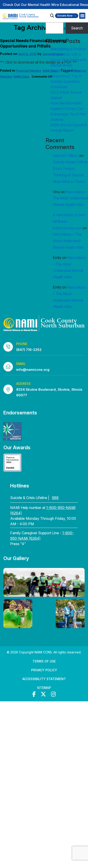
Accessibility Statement (44, 679)
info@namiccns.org (32, 369)
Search (77, 28)
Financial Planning (28, 70)
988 (55, 497)
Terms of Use (44, 661)
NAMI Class (21, 76)
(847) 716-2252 (29, 350)
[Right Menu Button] (82, 15)
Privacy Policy (44, 670)
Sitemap (44, 688)
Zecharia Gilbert (65, 155)
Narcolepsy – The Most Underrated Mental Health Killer (70, 198)
